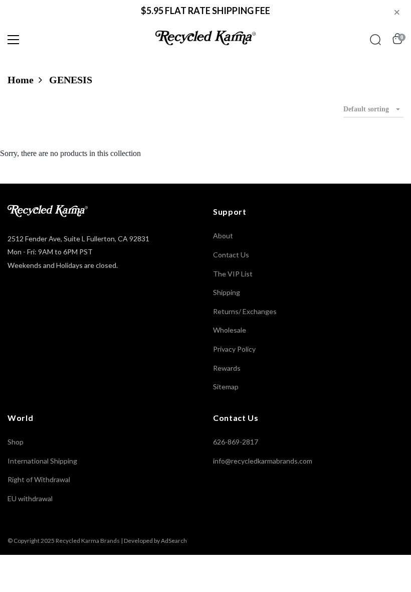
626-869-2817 (235, 441)
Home (21, 79)
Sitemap (226, 386)
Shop (16, 441)
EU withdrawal (30, 498)
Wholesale (229, 330)
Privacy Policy (234, 349)
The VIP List (233, 273)
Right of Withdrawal (39, 479)
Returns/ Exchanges (245, 311)
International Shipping (42, 461)
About (223, 235)
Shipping (226, 292)
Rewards (227, 368)
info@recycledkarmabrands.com (262, 461)
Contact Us (231, 254)
